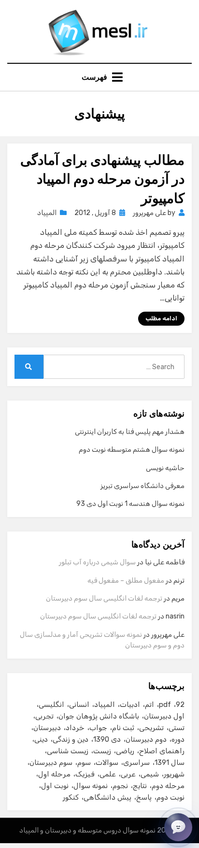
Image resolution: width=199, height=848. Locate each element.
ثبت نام (123, 727)
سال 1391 (170, 762)
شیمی (150, 774)
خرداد (75, 727)
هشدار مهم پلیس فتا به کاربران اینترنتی (130, 432)
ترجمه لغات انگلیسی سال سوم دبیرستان (104, 598)
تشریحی (151, 727)
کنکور (71, 797)
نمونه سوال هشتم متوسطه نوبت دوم (132, 450)
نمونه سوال (90, 785)
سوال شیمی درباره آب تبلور (97, 562)
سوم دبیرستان (50, 762)
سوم (84, 762)
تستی (177, 727)
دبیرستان (47, 727)
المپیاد (47, 213)
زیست (102, 751)
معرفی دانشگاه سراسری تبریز (142, 486)
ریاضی (125, 751)
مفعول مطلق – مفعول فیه (125, 580)
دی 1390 (107, 739)
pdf (165, 704)
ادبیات (130, 704)
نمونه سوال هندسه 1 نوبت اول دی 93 (130, 504)
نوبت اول (55, 785)
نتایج (140, 785)
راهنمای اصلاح (162, 751)
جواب (98, 727)
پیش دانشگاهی (107, 797)
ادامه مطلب (161, 318)
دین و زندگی (70, 739)
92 (180, 704)
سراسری (136, 762)
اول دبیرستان (164, 716)
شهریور (174, 774)
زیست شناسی (67, 751)
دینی (41, 739)
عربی (128, 774)
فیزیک (85, 774)
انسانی (79, 704)
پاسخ (144, 797)
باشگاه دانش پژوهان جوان (98, 716)
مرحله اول (54, 774)
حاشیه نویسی (165, 468)
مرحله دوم (168, 785)
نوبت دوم (170, 797)
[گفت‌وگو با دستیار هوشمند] (178, 827)
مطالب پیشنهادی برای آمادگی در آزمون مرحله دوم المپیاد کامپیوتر (102, 179)
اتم (149, 704)
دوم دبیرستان (146, 739)
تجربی (44, 716)
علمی (108, 774)
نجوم (120, 785)
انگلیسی (51, 704)
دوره (178, 739)
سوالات (107, 762)
